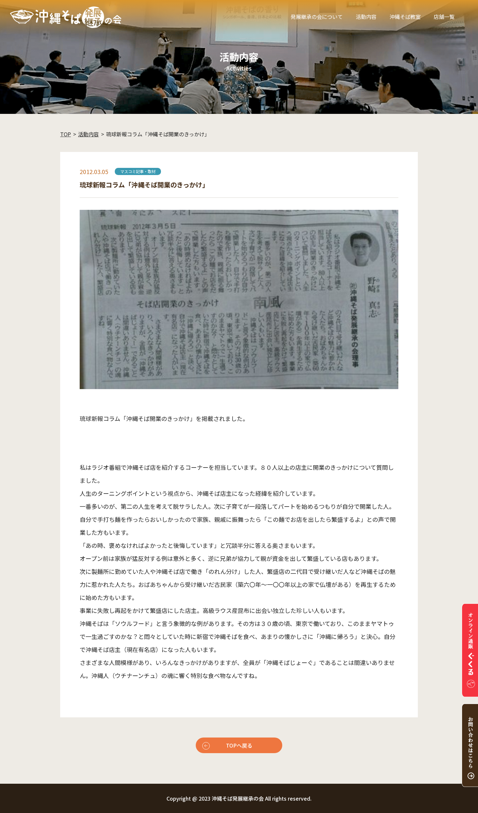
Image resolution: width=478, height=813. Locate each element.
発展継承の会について (317, 16)
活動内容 (366, 16)
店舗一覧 (444, 16)
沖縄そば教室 (405, 16)
